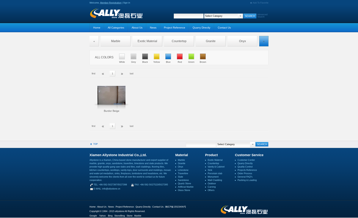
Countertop (179, 41)
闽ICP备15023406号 (175, 207)
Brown (203, 62)
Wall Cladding (215, 180)
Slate (180, 177)
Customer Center (246, 160)
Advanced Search (262, 15)
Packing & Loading (247, 180)
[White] (122, 58)
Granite (211, 41)
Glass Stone (184, 190)
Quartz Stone (184, 183)
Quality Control (245, 166)
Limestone (183, 170)
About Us (137, 27)
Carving (212, 187)
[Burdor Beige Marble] (111, 97)
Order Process (245, 173)
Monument (213, 177)
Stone (130, 215)
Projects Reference (247, 170)
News (153, 27)
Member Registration (110, 2)
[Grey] (133, 58)
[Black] (145, 58)
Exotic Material (147, 41)
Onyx (242, 41)
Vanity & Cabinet (216, 166)
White (122, 62)
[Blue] (168, 58)
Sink (210, 170)
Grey (133, 62)
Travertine (183, 173)
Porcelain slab (215, 173)
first (93, 73)
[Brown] (203, 58)
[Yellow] (156, 58)
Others (211, 190)
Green (191, 62)
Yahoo (102, 215)
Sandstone (183, 180)
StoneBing (119, 215)
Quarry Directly (201, 27)
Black (145, 62)
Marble (115, 41)
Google (93, 215)
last (131, 73)
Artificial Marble (186, 187)
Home (96, 27)
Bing (110, 215)
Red (180, 62)
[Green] (191, 58)
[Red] (180, 58)
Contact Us (224, 27)
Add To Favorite (260, 2)
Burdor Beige (111, 110)
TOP (95, 144)
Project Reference (174, 27)
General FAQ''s (245, 177)
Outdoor (212, 183)
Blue (168, 62)
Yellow (156, 62)
